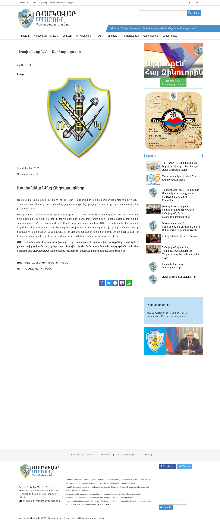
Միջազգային (83, 35)
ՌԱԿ (98, 35)
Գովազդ (71, 3)
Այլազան (113, 35)
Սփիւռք (67, 35)
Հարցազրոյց (150, 35)
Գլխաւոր (24, 35)
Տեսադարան (170, 35)
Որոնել (195, 12)
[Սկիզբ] (68, 18)
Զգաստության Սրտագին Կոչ (179, 276)
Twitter (186, 466)
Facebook (168, 466)
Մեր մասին (24, 3)
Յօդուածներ (131, 35)
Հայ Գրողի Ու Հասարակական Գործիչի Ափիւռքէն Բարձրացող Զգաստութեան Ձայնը (180, 166)
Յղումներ (43, 3)
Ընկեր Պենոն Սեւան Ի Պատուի (180, 236)
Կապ (34, 3)
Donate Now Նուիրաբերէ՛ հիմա (173, 83)
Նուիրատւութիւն (57, 3)
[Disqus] (78, 332)
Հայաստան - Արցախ (46, 35)
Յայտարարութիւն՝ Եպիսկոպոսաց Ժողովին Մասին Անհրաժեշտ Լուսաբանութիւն (181, 227)
